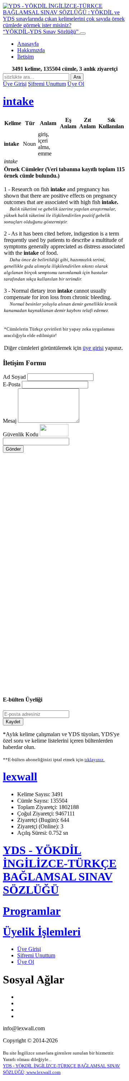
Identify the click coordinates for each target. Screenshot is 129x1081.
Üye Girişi (15, 84)
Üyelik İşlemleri (42, 931)
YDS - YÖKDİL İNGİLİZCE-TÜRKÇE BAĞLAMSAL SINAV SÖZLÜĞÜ (59, 870)
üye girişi (93, 348)
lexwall (20, 776)
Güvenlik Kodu (21, 434)
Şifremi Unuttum (47, 84)
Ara (77, 77)
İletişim (25, 57)
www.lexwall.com (43, 1072)
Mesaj (9, 421)
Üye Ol (75, 84)
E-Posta (11, 384)
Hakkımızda (31, 50)
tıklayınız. (95, 759)
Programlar (32, 910)
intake (18, 101)
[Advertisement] (64, 515)
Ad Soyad (14, 377)
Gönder (13, 449)
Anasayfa (28, 44)
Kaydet (13, 721)
